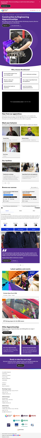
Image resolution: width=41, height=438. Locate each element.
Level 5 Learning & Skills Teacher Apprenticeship (10, 192)
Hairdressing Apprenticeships (29, 347)
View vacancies (34, 187)
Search (37, 10)
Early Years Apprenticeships (9, 347)
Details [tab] (20, 210)
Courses (6, 14)
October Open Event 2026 (10, 293)
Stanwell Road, (5, 398)
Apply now (5, 25)
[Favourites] (35, 10)
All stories (14, 260)
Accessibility (30, 10)
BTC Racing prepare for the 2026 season (13, 321)
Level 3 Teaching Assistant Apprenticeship (28, 192)
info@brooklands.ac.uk (6, 393)
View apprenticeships (15, 25)
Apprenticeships (11, 14)
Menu (39, 10)
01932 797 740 (5, 410)
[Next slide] (9, 183)
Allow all (33, 229)
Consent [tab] (7, 210)
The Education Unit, (6, 407)
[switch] (15, 225)
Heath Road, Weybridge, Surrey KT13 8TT (10, 390)
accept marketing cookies (18, 101)
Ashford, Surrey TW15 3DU (7, 399)
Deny (7, 229)
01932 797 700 (5, 392)
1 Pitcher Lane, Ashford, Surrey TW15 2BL (10, 408)
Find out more (4, 5)
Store (34, 10)
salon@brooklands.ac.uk (6, 411)
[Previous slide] (3, 183)
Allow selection (20, 229)
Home (3, 14)
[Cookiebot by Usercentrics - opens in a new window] (35, 208)
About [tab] (34, 210)
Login (32, 10)
